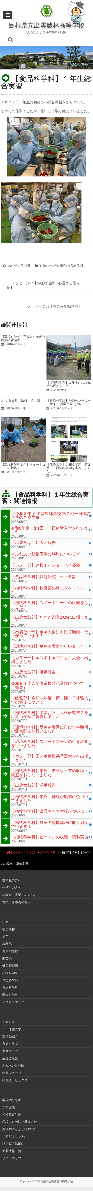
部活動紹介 (10, 1036)
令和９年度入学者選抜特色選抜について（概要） (47, 686)
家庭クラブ (10, 1051)
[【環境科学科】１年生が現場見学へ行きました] (68, 337)
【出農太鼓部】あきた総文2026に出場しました (49, 619)
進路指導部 (10, 951)
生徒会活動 (10, 1058)
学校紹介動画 (11, 1100)
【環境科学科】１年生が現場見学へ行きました (68, 384)
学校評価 (8, 1107)
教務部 (7, 944)
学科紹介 (59, 266)
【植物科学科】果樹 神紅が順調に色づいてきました (49, 799)
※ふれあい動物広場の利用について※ (45, 554)
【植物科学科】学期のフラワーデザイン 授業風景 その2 (68, 402)
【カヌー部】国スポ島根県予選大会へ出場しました (49, 758)
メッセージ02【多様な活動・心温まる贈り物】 (43, 285)
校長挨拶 (8, 929)
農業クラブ (10, 1044)
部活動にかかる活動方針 (19, 1129)
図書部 (7, 958)
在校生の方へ (11, 880)
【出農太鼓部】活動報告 (33, 672)
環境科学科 (10, 980)
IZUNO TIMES (12, 1143)
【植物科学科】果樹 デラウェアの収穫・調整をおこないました (49, 773)
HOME (15, 852)
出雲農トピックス (15, 1080)
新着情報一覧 (11, 1151)
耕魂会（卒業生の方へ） (19, 895)
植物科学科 (10, 973)
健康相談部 (10, 965)
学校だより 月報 (13, 1136)
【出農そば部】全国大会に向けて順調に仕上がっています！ (49, 634)
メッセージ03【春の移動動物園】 (57, 306)
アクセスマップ (13, 1002)
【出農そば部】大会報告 (33, 543)
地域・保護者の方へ (16, 902)
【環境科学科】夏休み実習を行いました (47, 647)
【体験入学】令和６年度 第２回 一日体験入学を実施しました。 (68, 468)
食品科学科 (75, 266)
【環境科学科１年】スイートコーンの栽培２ (23, 466)
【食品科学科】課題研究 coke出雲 (43, 577)
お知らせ (46, 266)
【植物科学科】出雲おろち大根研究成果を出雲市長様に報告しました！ (49, 715)
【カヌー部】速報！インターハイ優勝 (45, 566)
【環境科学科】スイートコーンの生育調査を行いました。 (49, 744)
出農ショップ (11, 1073)
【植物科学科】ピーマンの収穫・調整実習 (49, 837)
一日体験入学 (11, 1029)
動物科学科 (48, 852)
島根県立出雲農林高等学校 (46, 25)
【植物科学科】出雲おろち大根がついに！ (49, 811)
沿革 (5, 936)
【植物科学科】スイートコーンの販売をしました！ (49, 605)
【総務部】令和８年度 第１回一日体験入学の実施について (49, 700)
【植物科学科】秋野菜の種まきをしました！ (47, 590)
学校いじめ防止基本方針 (19, 1122)
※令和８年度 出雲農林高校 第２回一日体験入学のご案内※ (51, 516)
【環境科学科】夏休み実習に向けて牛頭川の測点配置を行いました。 (49, 729)
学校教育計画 (11, 1114)
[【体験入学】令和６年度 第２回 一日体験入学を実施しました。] (68, 419)
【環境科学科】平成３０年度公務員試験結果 (23, 338)
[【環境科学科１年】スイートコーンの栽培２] (23, 419)
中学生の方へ (11, 887)
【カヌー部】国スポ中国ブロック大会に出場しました (49, 660)
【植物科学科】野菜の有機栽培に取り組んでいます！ (49, 825)
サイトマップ (11, 1158)
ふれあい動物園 (13, 1065)
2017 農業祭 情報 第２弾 (20, 401)
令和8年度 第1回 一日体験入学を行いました (49, 530)
